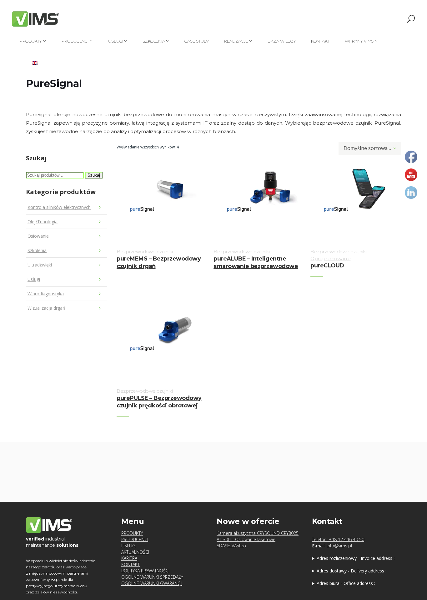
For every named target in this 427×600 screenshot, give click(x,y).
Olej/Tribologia (43, 222)
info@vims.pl (339, 546)
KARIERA (129, 558)
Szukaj (94, 175)
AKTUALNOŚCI (135, 552)
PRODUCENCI (134, 539)
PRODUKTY (132, 533)
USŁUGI (128, 546)
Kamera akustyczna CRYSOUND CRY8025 (258, 533)
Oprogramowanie (330, 258)
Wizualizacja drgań (46, 308)
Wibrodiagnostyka (46, 294)
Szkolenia (37, 250)
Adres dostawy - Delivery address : (351, 571)
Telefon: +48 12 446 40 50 (338, 539)
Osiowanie (38, 236)
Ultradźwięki (40, 265)
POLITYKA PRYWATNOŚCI (145, 571)
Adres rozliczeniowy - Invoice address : (355, 558)
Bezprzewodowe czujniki (145, 252)
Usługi (34, 279)
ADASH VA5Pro (231, 546)
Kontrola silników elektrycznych (59, 207)
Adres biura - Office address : (346, 583)
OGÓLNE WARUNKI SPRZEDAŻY (152, 577)
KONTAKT (130, 564)
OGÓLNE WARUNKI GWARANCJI (151, 583)
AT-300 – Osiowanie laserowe (246, 539)
